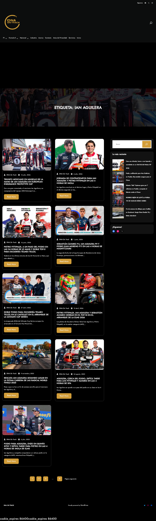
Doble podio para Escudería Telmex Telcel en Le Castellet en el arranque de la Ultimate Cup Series (26, 314)
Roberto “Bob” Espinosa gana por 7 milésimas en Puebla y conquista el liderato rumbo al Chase (137, 188)
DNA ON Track (9, 505)
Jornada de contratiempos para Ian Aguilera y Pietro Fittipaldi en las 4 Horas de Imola (76, 180)
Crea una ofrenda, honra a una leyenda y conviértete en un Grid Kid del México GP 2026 (138, 164)
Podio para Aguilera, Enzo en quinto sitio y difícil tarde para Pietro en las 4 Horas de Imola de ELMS (25, 446)
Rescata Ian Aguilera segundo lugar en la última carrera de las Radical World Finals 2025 (26, 380)
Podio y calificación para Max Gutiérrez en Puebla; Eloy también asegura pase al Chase (138, 176)
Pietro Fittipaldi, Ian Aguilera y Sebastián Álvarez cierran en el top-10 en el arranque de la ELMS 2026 (79, 315)
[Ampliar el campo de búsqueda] (151, 24)
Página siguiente (70, 479)
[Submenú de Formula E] (17, 38)
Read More (11, 196)
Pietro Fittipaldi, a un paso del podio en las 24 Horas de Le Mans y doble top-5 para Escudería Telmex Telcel (26, 249)
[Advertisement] (78, 65)
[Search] (146, 144)
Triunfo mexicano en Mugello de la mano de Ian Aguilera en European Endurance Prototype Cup (23, 181)
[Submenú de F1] (6, 38)
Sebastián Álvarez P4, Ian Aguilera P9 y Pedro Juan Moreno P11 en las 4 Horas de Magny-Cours (79, 246)
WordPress (84, 505)
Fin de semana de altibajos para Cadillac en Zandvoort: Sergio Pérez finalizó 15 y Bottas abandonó (138, 212)
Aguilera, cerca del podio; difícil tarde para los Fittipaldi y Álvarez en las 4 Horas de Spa (78, 381)
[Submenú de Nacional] (28, 38)
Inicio (79, 38)
